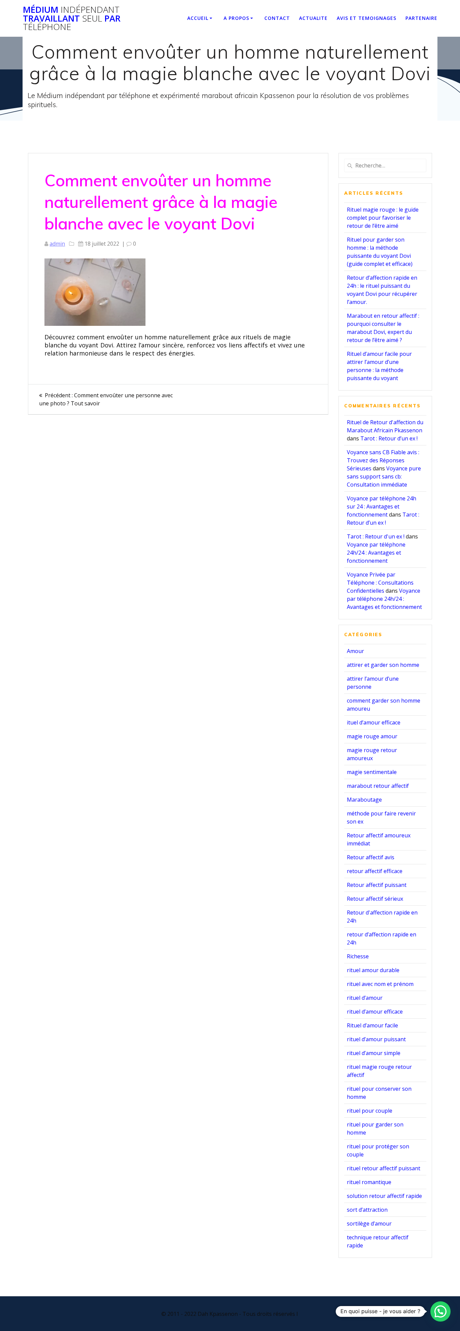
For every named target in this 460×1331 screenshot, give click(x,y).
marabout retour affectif (378, 786)
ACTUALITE (313, 18)
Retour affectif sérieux (375, 898)
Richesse (358, 956)
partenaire (421, 18)
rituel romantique (369, 1182)
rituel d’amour (365, 997)
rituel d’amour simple (373, 1053)
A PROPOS (236, 18)
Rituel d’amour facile (372, 1025)
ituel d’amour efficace (373, 722)
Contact (277, 18)
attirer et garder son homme (383, 665)
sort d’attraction (367, 1209)
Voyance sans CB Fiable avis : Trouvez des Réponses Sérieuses (383, 460)
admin (57, 243)
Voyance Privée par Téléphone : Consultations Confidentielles (380, 582)
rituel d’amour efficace (375, 1011)
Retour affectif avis (370, 857)
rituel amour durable (373, 970)
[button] (440, 1311)
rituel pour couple (369, 1110)
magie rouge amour (372, 736)
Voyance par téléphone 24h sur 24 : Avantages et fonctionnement (381, 506)
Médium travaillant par (72, 18)
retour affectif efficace (374, 871)
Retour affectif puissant (376, 885)
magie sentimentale (372, 772)
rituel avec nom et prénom (380, 984)
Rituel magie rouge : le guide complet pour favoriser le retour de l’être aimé (383, 217)
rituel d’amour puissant (376, 1039)
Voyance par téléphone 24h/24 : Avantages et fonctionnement (376, 552)
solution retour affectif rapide (384, 1196)
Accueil (197, 18)
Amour (355, 651)
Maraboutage (364, 799)
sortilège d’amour (369, 1223)
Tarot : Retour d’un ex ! (389, 438)
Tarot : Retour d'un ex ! (375, 536)
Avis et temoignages (366, 18)
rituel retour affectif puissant (383, 1168)
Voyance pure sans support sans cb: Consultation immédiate (384, 476)
